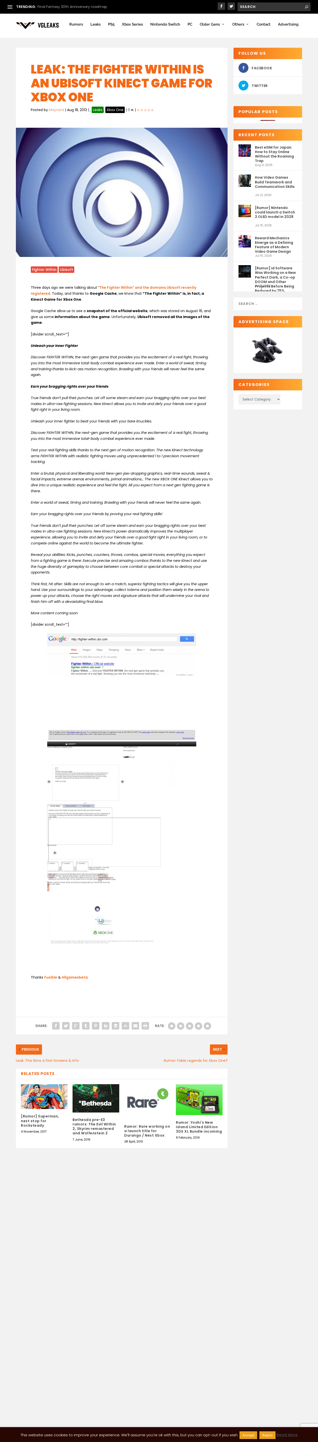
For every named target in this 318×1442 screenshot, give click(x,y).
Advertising (288, 24)
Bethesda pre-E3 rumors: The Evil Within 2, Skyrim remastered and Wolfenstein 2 (94, 1126)
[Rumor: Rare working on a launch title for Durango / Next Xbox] (147, 1101)
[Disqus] (122, 1231)
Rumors (76, 24)
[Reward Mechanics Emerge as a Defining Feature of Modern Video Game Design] (244, 244)
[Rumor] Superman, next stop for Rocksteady (40, 1121)
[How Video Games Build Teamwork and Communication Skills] (244, 183)
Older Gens (210, 24)
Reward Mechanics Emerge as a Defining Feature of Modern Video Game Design (274, 245)
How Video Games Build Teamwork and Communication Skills (275, 182)
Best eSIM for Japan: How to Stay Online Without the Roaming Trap (274, 154)
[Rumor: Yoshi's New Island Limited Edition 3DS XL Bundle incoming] (199, 1099)
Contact (264, 24)
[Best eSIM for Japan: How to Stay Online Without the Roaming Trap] (244, 153)
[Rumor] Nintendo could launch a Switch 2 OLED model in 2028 (275, 212)
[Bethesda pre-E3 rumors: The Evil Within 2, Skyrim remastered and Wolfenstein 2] (96, 1098)
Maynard (56, 109)
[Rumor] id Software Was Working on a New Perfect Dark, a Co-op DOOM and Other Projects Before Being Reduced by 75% (275, 275)
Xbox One (115, 109)
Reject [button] (267, 1435)
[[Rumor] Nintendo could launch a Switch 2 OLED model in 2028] (244, 214)
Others (238, 24)
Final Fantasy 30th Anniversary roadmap (72, 6)
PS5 (111, 24)
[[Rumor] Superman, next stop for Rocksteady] (44, 1096)
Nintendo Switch (165, 24)
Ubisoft (66, 269)
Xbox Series (132, 24)
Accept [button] (248, 1435)
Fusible (50, 977)
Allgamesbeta (74, 977)
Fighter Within (44, 269)
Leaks (95, 24)
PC (190, 24)
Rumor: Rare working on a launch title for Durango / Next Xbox (147, 1131)
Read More (287, 1435)
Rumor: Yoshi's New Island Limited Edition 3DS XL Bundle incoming (199, 1127)
